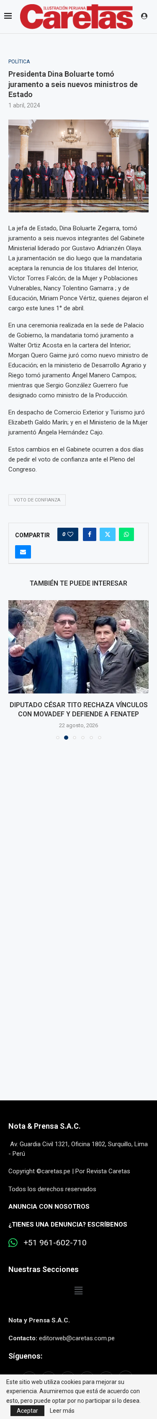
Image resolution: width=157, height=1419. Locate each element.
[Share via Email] (23, 552)
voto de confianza (37, 500)
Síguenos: (25, 1356)
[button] (15, 670)
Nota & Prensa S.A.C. (44, 1126)
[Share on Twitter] (108, 534)
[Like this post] (70, 534)
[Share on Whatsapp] (126, 534)
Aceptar (27, 1410)
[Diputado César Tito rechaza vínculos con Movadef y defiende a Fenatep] (78, 646)
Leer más (62, 1411)
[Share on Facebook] (89, 534)
